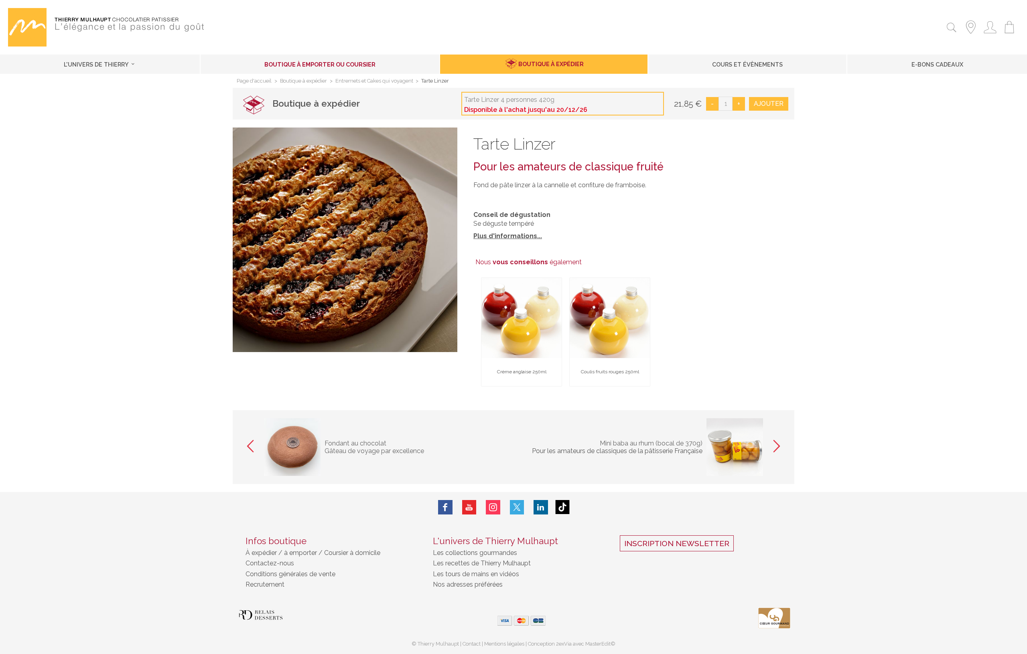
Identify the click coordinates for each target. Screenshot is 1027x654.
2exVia (564, 644)
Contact (472, 644)
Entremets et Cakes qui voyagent (374, 81)
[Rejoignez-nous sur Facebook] (445, 507)
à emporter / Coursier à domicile (331, 553)
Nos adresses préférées (468, 584)
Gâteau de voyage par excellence (374, 451)
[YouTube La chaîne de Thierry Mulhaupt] (469, 507)
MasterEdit (598, 644)
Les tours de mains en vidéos (476, 574)
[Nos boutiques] (970, 34)
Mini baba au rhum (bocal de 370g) (651, 443)
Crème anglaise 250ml (521, 372)
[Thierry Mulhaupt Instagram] (493, 507)
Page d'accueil (254, 81)
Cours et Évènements (747, 64)
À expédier (262, 553)
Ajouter (768, 103)
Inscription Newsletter (676, 543)
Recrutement (265, 584)
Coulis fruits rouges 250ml (610, 372)
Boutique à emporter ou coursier (319, 64)
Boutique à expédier (551, 64)
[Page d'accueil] (27, 44)
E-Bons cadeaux (937, 64)
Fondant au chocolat (355, 443)
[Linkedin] (541, 507)
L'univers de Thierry (97, 64)
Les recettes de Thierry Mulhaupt (482, 563)
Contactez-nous (270, 563)
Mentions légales (504, 644)
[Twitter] (517, 507)
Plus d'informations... (507, 236)
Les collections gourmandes (475, 553)
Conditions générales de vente (290, 574)
